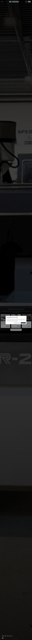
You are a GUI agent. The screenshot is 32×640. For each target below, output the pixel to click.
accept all (23, 322)
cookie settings (17, 322)
